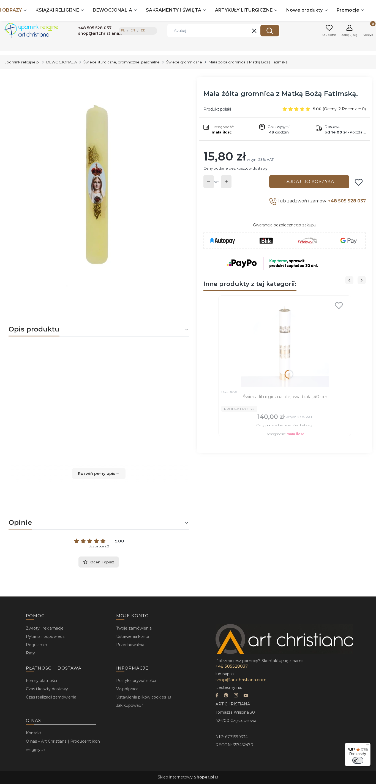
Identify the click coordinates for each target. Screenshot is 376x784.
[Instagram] (236, 696)
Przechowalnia (130, 644)
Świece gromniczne (184, 62)
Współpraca (127, 688)
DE (143, 30)
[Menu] (367, 746)
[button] (269, 30)
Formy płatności (41, 680)
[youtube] (246, 696)
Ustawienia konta (132, 636)
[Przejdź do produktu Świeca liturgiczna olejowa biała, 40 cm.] (284, 342)
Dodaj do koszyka (309, 181)
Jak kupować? (129, 705)
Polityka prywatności (136, 680)
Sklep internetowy (186, 777)
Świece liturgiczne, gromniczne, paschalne (121, 62)
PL (123, 30)
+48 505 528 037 (347, 201)
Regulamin (36, 644)
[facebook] (217, 696)
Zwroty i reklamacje (45, 628)
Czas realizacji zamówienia (51, 697)
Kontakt (33, 733)
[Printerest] (226, 696)
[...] (94, 185)
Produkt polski (217, 109)
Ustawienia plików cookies (141, 697)
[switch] (357, 760)
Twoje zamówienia (134, 628)
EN (133, 30)
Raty (30, 653)
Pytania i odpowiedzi (46, 636)
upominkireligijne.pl (22, 62)
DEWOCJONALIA (61, 62)
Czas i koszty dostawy (47, 688)
